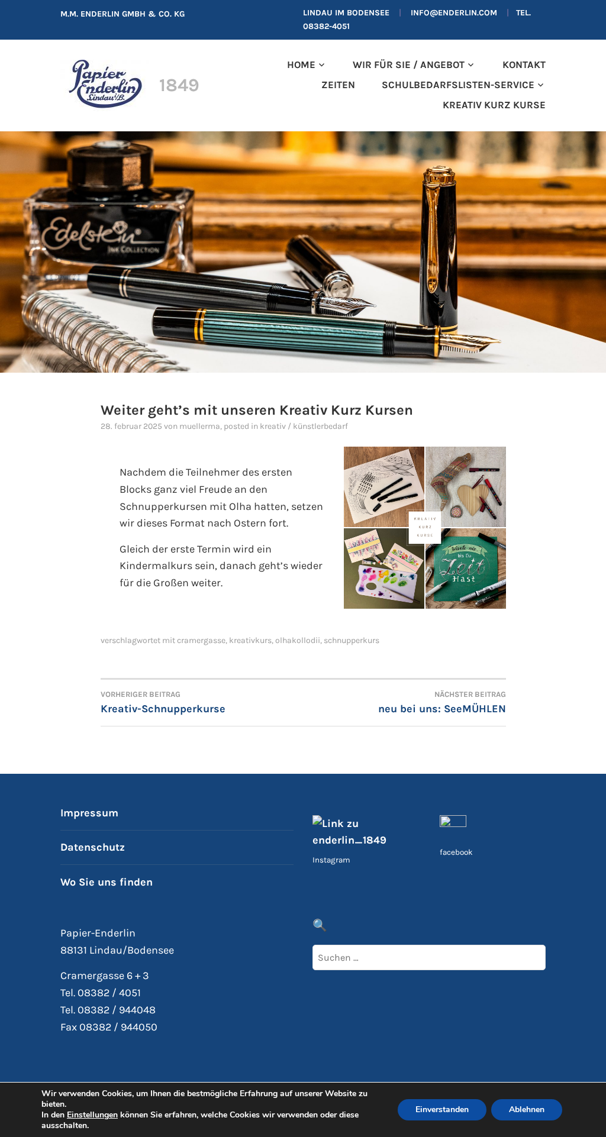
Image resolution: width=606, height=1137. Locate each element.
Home (301, 64)
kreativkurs (250, 640)
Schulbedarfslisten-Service (458, 85)
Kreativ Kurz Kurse (494, 105)
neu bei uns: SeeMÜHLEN (442, 702)
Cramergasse (201, 640)
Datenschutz (92, 847)
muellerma (199, 426)
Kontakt (523, 64)
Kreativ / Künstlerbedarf (304, 426)
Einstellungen (92, 1115)
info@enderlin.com (454, 13)
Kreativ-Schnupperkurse (163, 702)
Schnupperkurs (351, 640)
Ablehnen (526, 1109)
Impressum (89, 812)
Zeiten (338, 85)
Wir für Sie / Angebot (409, 64)
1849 (179, 85)
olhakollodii (297, 640)
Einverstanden (442, 1109)
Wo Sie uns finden (106, 882)
